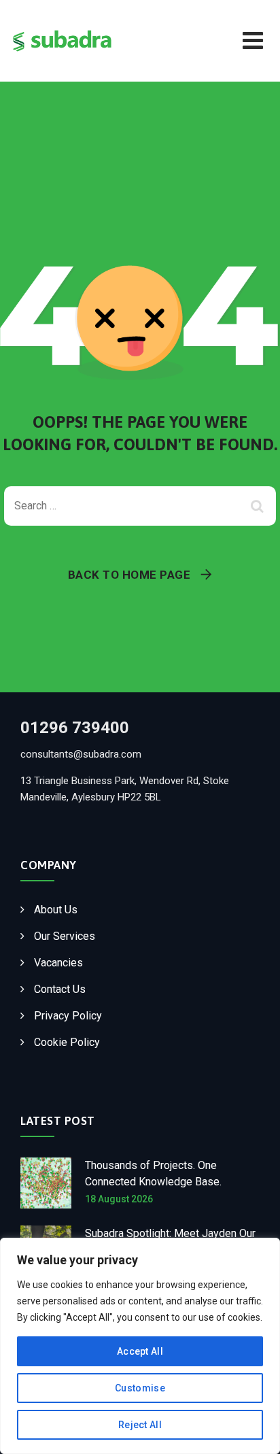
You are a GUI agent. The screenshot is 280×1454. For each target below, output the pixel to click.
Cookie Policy (67, 1042)
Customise (140, 1388)
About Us (55, 909)
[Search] (259, 506)
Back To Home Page (129, 574)
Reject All (140, 1424)
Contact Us (60, 989)
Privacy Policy (68, 1015)
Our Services (64, 936)
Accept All (140, 1351)
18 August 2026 (119, 1199)
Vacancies (58, 962)
